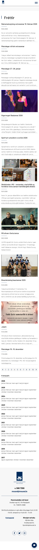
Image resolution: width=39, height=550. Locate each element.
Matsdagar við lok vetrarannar (12, 46)
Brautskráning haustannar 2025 (13, 280)
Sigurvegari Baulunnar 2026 (12, 115)
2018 (3, 449)
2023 (3, 405)
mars (14, 383)
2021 (3, 422)
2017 (3, 457)
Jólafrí (3, 327)
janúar (3, 383)
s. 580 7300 (19, 488)
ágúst (26, 383)
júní (23, 383)
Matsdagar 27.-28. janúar (11, 69)
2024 (3, 396)
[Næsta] (36, 369)
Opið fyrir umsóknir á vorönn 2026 (14, 138)
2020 (3, 431)
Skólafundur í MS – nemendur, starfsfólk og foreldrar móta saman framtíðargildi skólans (18, 185)
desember (17, 392)
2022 (3, 414)
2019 (3, 440)
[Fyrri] (2, 369)
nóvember (10, 392)
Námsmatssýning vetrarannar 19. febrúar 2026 (19, 24)
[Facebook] (14, 533)
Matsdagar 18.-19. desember (12, 349)
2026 (3, 381)
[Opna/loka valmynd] (36, 3)
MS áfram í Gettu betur (10, 233)
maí (20, 383)
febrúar (9, 383)
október (4, 392)
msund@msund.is (19, 491)
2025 (3, 388)
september (32, 390)
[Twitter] (19, 533)
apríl (17, 383)
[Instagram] (24, 533)
